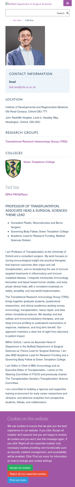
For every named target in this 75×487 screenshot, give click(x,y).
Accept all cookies (20, 467)
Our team (17, 20)
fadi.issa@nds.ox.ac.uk (22, 87)
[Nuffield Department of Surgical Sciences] (28, 2)
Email (12, 82)
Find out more (18, 480)
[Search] (67, 13)
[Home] (8, 20)
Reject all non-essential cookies (28, 474)
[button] (67, 3)
